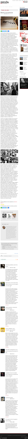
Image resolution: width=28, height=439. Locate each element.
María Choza (11, 331)
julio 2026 (22, 74)
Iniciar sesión (16, 253)
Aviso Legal (14, 435)
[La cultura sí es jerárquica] (4, 216)
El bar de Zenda (25, 59)
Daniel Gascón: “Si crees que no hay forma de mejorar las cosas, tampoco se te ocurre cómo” (11, 284)
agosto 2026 (22, 73)
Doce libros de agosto (9, 397)
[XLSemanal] (25, 1)
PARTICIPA (20, 0)
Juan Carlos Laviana (12, 267)
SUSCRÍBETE (16, 0)
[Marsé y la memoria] (9, 23)
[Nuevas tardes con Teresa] (9, 216)
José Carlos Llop (5, 224)
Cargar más (9, 431)
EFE (10, 377)
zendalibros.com (12, 398)
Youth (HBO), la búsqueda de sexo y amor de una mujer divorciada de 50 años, (11, 351)
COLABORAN (13, 0)
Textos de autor (5, 10)
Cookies (21, 435)
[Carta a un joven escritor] (14, 216)
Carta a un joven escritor (14, 218)
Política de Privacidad (17, 435)
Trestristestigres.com (10, 435)
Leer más (6, 326)
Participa (23, 435)
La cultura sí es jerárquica (4, 218)
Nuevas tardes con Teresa (9, 218)
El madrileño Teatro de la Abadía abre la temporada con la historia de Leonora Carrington (11, 374)
